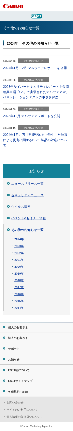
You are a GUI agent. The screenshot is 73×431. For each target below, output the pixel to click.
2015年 (19, 300)
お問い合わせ (15, 402)
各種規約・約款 (18, 391)
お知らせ (36, 171)
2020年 (19, 266)
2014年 (19, 307)
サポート (13, 348)
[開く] (68, 17)
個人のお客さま (18, 327)
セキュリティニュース (27, 195)
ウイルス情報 (21, 206)
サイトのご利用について (22, 409)
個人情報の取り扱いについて (24, 416)
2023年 (19, 246)
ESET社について (19, 370)
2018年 (19, 280)
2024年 (19, 239)
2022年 (19, 253)
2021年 (19, 259)
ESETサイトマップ (20, 381)
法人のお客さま (18, 338)
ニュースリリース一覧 (27, 183)
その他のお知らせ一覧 (27, 230)
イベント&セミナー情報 (28, 218)
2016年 (19, 294)
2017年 (19, 287)
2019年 (19, 273)
